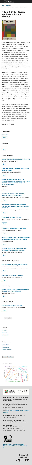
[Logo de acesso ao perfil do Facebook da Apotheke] (12, 438)
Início (3, 5)
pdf (5, 137)
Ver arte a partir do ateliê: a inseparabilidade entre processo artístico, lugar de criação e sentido (16, 238)
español (4, 332)
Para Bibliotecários (6, 349)
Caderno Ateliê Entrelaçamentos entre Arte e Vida (16, 159)
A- (10, 318)
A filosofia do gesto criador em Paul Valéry (14, 228)
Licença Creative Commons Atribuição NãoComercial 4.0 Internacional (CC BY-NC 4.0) (15, 445)
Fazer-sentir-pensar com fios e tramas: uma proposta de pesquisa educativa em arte (14, 249)
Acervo (8, 5)
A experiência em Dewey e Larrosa (11, 217)
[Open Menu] (1, 1)
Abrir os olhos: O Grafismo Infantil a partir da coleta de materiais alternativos (14, 265)
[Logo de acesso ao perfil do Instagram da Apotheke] (5, 438)
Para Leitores (5, 344)
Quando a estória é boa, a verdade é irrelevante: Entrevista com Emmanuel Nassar (15, 290)
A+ (5, 318)
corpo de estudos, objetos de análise (12, 305)
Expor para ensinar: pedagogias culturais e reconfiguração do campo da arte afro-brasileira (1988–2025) (15, 206)
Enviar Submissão (8, 357)
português (5, 335)
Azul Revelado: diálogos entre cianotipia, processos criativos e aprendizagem (13, 194)
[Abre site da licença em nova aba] (7, 441)
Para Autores (5, 347)
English (4, 330)
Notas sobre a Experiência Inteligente (12, 275)
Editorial (4, 147)
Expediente (5, 134)
